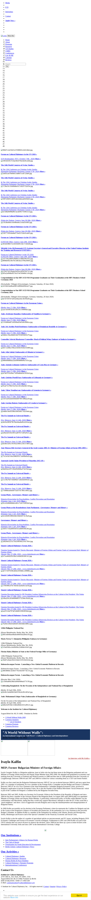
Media (7, 3)
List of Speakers (15, 722)
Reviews (8, 60)
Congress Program (11, 724)
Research (8, 46)
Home (7, 40)
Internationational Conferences (16, 865)
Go (7, 66)
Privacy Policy (61, 886)
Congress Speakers (12, 720)
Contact (8, 16)
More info (14, 897)
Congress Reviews (11, 726)
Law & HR (9, 55)
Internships (9, 12)
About (7, 42)
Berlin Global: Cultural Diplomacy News (19, 847)
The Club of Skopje (12, 842)
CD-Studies (9, 49)
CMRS (7, 51)
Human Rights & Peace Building (16, 861)
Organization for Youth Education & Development (23, 844)
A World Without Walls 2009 (15, 717)
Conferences (9, 53)
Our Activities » (10, 851)
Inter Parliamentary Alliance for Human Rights (21, 840)
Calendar (8, 58)
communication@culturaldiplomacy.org (21, 883)
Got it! (79, 895)
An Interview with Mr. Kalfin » (79, 758)
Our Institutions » (11, 835)
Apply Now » (10, 21)
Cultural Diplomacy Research (15, 858)
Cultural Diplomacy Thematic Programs (19, 863)
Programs (8, 44)
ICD (6, 7)
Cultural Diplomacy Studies (15, 856)
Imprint (52, 886)
